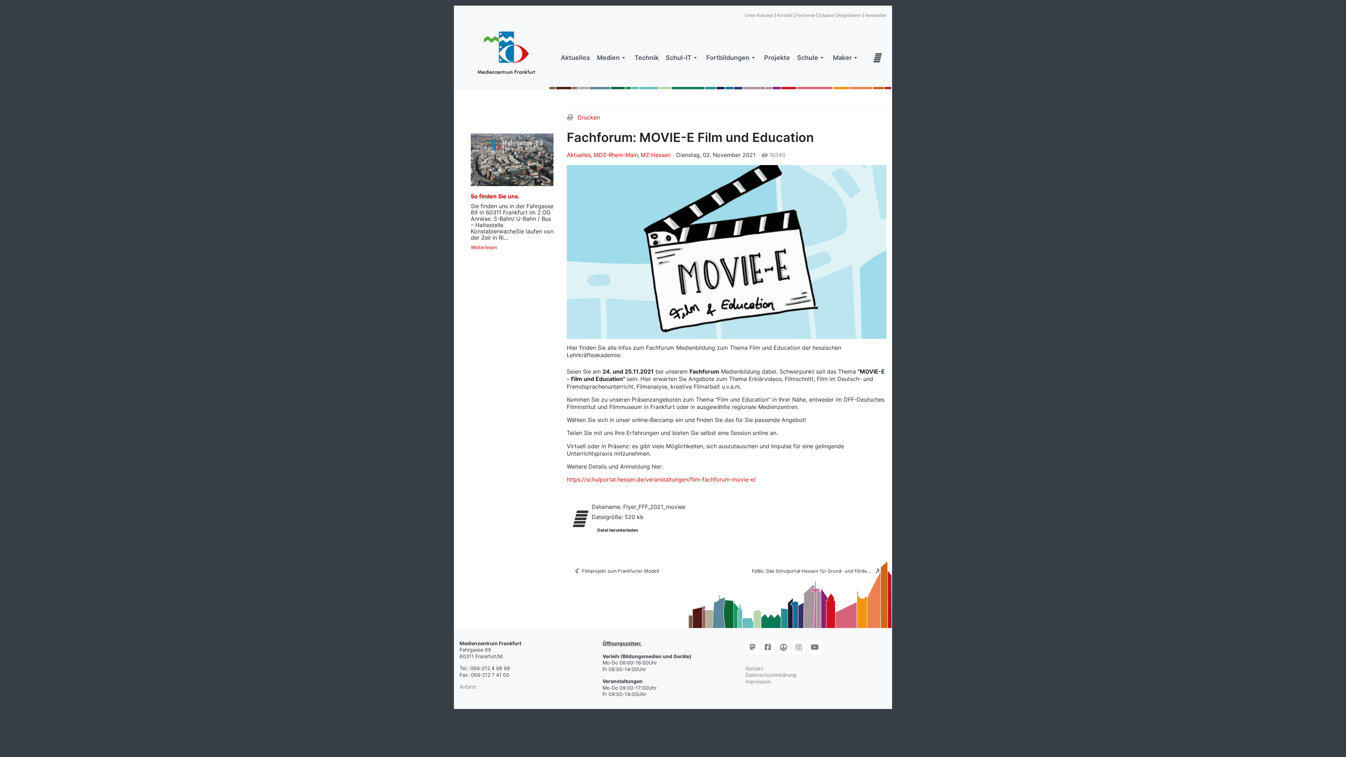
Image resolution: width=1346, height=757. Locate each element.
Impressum (758, 681)
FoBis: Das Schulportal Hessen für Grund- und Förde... (811, 571)
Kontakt (785, 15)
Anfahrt (468, 687)
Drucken (589, 117)
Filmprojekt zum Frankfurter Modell (620, 571)
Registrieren (850, 15)
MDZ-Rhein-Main (616, 155)
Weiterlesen (484, 247)
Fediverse (805, 15)
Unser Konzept (759, 15)
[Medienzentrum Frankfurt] (506, 52)
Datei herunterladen (617, 530)
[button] (612, 58)
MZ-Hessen (656, 155)
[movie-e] (726, 252)
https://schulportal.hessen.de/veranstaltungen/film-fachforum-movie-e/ (661, 479)
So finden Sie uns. (495, 196)
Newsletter (875, 15)
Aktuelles (579, 155)
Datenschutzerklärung (771, 675)
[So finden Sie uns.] (512, 160)
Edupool (827, 15)
